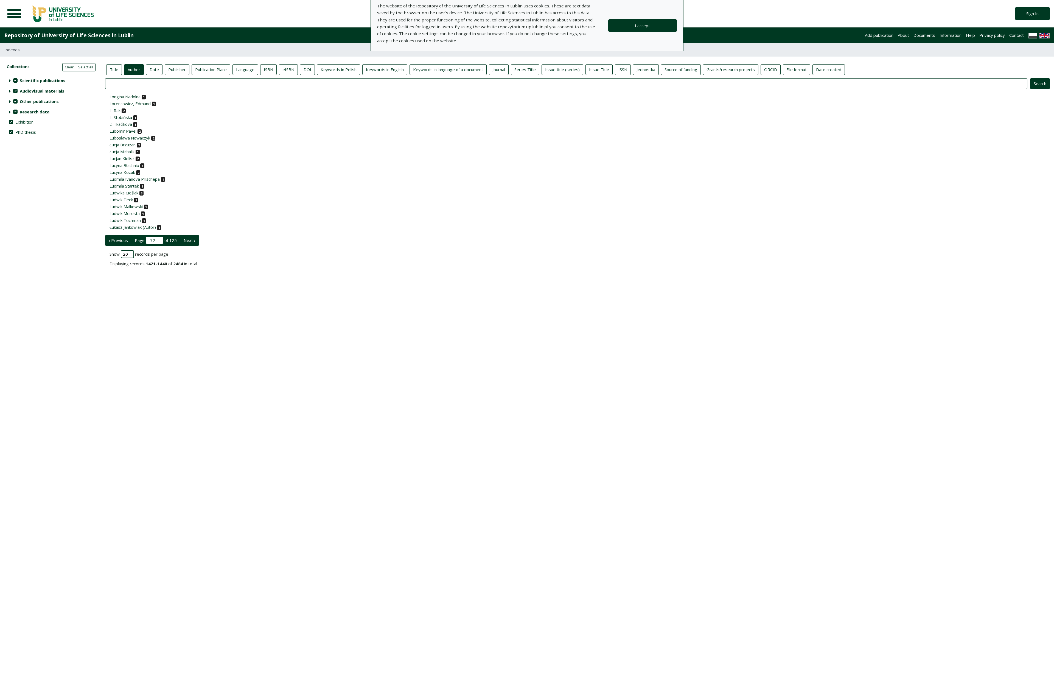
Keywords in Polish (339, 69)
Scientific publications (42, 80)
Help (970, 35)
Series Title (525, 69)
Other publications (39, 101)
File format (796, 69)
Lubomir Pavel (123, 131)
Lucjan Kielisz (122, 158)
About (903, 35)
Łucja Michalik (122, 151)
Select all (85, 67)
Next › (189, 240)
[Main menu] (14, 13)
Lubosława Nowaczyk (130, 138)
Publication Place (211, 69)
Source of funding (681, 69)
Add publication (879, 35)
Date (154, 69)
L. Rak (115, 110)
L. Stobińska (121, 117)
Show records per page (139, 254)
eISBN (288, 69)
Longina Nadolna (125, 96)
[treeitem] (50, 80)
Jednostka (646, 69)
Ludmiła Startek (124, 186)
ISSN (622, 69)
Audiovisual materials (42, 91)
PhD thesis (25, 132)
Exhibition (24, 122)
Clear (69, 67)
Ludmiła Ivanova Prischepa (135, 179)
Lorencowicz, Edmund (130, 103)
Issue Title (599, 69)
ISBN (268, 69)
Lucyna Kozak (122, 172)
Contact (1016, 35)
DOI (307, 69)
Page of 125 (156, 240)
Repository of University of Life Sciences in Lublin (69, 35)
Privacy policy (992, 35)
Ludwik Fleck (121, 199)
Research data (34, 112)
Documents (924, 35)
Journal (498, 69)
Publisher (177, 69)
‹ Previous (118, 240)
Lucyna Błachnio (124, 165)
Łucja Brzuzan (123, 144)
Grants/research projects (731, 69)
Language (245, 69)
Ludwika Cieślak (124, 193)
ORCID (770, 69)
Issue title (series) (562, 69)
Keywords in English (385, 69)
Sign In (1032, 13)
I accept (642, 25)
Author (134, 69)
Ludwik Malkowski (126, 206)
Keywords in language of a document (448, 69)
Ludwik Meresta (125, 213)
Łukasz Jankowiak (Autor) (133, 227)
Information (951, 35)
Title (114, 69)
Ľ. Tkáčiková (121, 124)
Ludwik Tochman (125, 220)
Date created (828, 69)
